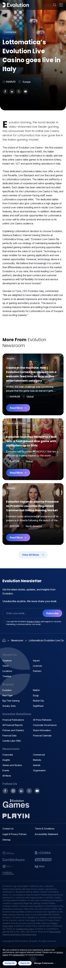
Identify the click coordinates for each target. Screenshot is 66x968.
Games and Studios (12, 765)
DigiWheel (38, 706)
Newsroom (17, 640)
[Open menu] (61, 4)
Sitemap (6, 839)
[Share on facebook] (5, 91)
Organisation (39, 770)
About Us (9, 655)
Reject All (25, 963)
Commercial (39, 754)
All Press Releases (42, 719)
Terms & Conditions (44, 828)
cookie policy (18, 955)
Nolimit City (38, 700)
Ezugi (36, 695)
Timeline (6, 676)
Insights (6, 760)
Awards (36, 765)
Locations (7, 671)
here (33, 920)
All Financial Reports (12, 725)
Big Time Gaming (10, 700)
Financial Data (9, 735)
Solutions (7, 660)
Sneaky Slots (9, 706)
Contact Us (8, 828)
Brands (8, 684)
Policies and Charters (13, 730)
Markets (37, 760)
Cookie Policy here (25, 929)
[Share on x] (18, 91)
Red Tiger (7, 695)
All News (6, 775)
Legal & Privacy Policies (14, 834)
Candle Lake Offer (11, 740)
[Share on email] (25, 91)
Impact (36, 660)
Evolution (7, 690)
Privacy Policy (33, 621)
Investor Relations (16, 714)
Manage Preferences (43, 963)
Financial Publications (13, 719)
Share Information (42, 730)
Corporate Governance (45, 725)
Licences (37, 665)
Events (5, 770)
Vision (5, 665)
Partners (37, 671)
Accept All (9, 963)
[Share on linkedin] (12, 91)
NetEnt (36, 690)
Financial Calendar (42, 735)
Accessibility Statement (46, 834)
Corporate (7, 754)
